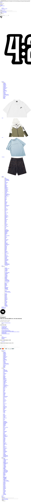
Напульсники (6, 287)
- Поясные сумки (7, 268)
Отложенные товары (4, 8)
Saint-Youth (6, 251)
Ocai (3, 430)
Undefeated (6, 260)
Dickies (6, 199)
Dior (5, 200)
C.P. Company (6, 189)
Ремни (6, 283)
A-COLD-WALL (7, 179)
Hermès (4, 407)
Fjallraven (6, 208)
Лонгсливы (4, 88)
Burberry (6, 188)
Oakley (6, 237)
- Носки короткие (7, 281)
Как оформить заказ (4, 326)
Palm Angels (4, 434)
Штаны (4, 98)
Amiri (5, 181)
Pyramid (4, 438)
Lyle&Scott (6, 229)
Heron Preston (6, 216)
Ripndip (6, 249)
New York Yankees (7, 235)
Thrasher (6, 257)
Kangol (6, 221)
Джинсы (4, 85)
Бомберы (4, 83)
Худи (4, 95)
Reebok (6, 247)
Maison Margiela (5, 422)
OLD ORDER (6, 239)
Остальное (6, 306)
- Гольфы (6, 278)
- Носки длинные (7, 280)
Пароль (1, 11)
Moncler (4, 424)
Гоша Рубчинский (7, 264)
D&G (5, 196)
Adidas (6, 178)
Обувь (2, 457)
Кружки (4, 491)
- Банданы (4, 464)
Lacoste (4, 416)
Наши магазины (4, 307)
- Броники (6, 269)
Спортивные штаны (6, 94)
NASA (6, 234)
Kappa (4, 413)
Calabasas (4, 381)
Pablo (5, 241)
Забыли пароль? (4, 11)
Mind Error (6, 233)
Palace (5, 242)
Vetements (6, 262)
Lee (3, 418)
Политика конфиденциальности (6, 330)
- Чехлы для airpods (7, 291)
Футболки (4, 96)
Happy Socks (6, 215)
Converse (6, 195)
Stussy (5, 255)
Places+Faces (5, 436)
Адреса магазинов (4, 337)
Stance (5, 254)
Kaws (5, 222)
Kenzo (5, 223)
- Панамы (6, 275)
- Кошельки (6, 288)
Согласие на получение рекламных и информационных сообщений (10, 331)
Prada (5, 245)
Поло (4, 91)
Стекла (6, 293)
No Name (4, 428)
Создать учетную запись (5, 499)
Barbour (6, 186)
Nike (5, 236)
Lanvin (6, 225)
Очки (4, 475)
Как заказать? (3, 308)
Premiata (6, 246)
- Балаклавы (6, 273)
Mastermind (6, 231)
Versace (6, 261)
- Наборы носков (5, 470)
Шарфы (6, 284)
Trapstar (6, 258)
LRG (5, 228)
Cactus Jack (6, 190)
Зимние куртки (5, 87)
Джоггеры (4, 86)
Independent (6, 219)
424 (5, 177)
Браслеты (6, 297)
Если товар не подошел (5, 328)
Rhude (4, 440)
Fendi (5, 207)
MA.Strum (6, 232)
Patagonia (6, 243)
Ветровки (4, 84)
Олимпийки (4, 90)
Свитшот (4, 93)
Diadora (6, 198)
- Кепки (6, 274)
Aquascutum (6, 182)
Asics (5, 183)
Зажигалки (6, 298)
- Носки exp (6, 279)
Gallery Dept (6, 212)
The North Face (7, 256)
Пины (5, 300)
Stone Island (4, 446)
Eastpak (6, 202)
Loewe (6, 227)
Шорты (4, 97)
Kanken (6, 220)
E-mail (1, 10)
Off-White (6, 240)
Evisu (5, 204)
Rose (5, 250)
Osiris (4, 432)
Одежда (3, 81)
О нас (2, 336)
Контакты (3, 338)
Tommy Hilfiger (7, 259)
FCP (5, 206)
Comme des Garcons (7, 194)
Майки (4, 89)
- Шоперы (6, 270)
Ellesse (6, 203)
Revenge (6, 248)
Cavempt (6, 192)
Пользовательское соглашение (6, 333)
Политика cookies (4, 332)
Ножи (5, 303)
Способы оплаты (4, 327)
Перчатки (6, 285)
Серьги (6, 296)
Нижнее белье (6, 282)
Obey (5, 238)
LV (3, 420)
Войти (2, 496)
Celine (5, 193)
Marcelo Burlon (7, 230)
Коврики (4, 482)
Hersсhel (6, 217)
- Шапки (6, 276)
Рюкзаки (6, 271)
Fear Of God (6, 209)
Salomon (4, 443)
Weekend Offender (5, 455)
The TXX (4, 448)
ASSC (5, 184)
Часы (5, 286)
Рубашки (4, 92)
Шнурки (4, 473)
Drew (5, 201)
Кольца (6, 295)
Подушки (6, 301)
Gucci (5, 214)
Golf (5, 213)
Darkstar (6, 197)
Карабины (6, 305)
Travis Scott (4, 450)
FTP (5, 211)
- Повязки (6, 277)
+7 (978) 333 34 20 (5, 347)
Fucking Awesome (7, 205)
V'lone (4, 452)
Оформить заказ (2, 5)
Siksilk (5, 252)
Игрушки (6, 299)
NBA (4, 426)
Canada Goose (6, 191)
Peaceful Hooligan (7, 244)
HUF (5, 218)
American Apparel (7, 180)
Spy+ (5, 253)
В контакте (3, 341)
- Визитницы (6, 289)
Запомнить (2, 13)
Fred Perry (6, 210)
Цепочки (6, 294)
